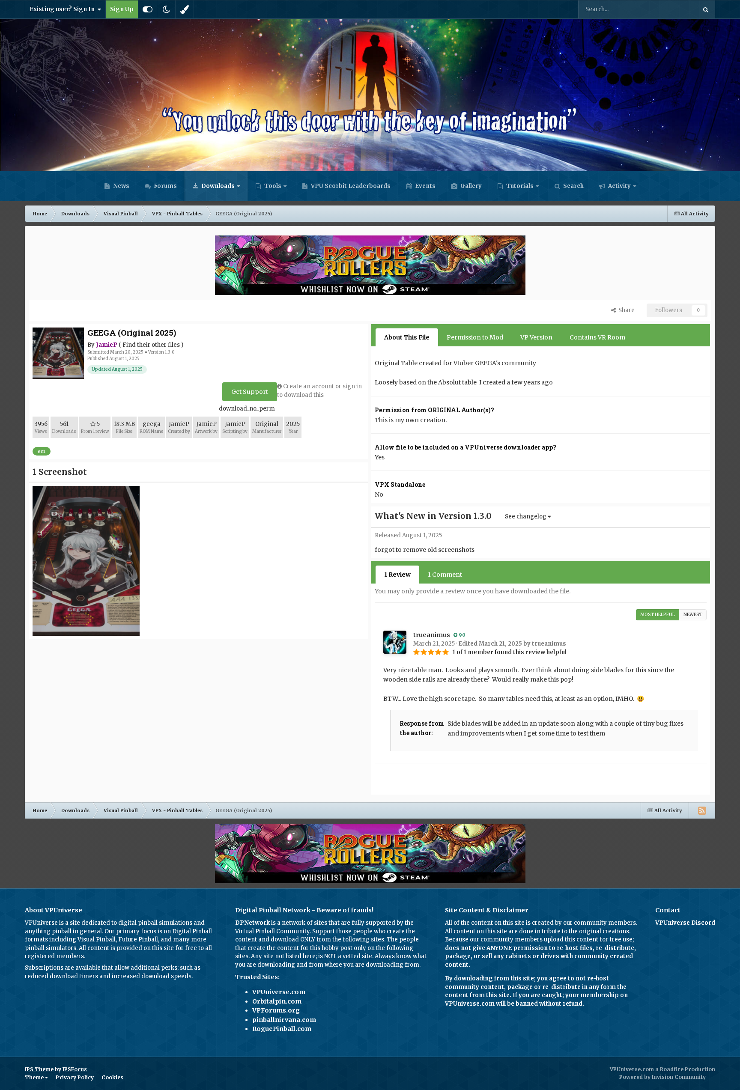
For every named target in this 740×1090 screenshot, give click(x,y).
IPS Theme (39, 1069)
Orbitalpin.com (276, 1001)
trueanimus (431, 635)
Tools (273, 186)
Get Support (249, 392)
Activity (619, 186)
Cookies (112, 1077)
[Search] (706, 9)
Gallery (470, 186)
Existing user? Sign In (63, 9)
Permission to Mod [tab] (475, 337)
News (120, 186)
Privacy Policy (75, 1077)
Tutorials (519, 186)
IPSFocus (75, 1069)
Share (625, 310)
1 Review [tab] (397, 574)
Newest (692, 614)
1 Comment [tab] (445, 574)
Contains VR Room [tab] (597, 337)
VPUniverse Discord (685, 922)
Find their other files (151, 344)
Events (425, 186)
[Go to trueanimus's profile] (394, 642)
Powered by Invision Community (662, 1077)
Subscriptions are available (63, 967)
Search (573, 186)
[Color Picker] (185, 9)
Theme (35, 1077)
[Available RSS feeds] (702, 810)
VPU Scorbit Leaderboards (350, 186)
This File (673, 9)
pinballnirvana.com (284, 1020)
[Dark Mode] (166, 9)
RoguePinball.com (281, 1029)
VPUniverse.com (278, 992)
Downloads (217, 186)
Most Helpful (657, 614)
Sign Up (122, 9)
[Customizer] (147, 9)
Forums (164, 186)
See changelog (526, 516)
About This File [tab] (407, 337)
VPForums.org (276, 1010)
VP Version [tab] (536, 337)
